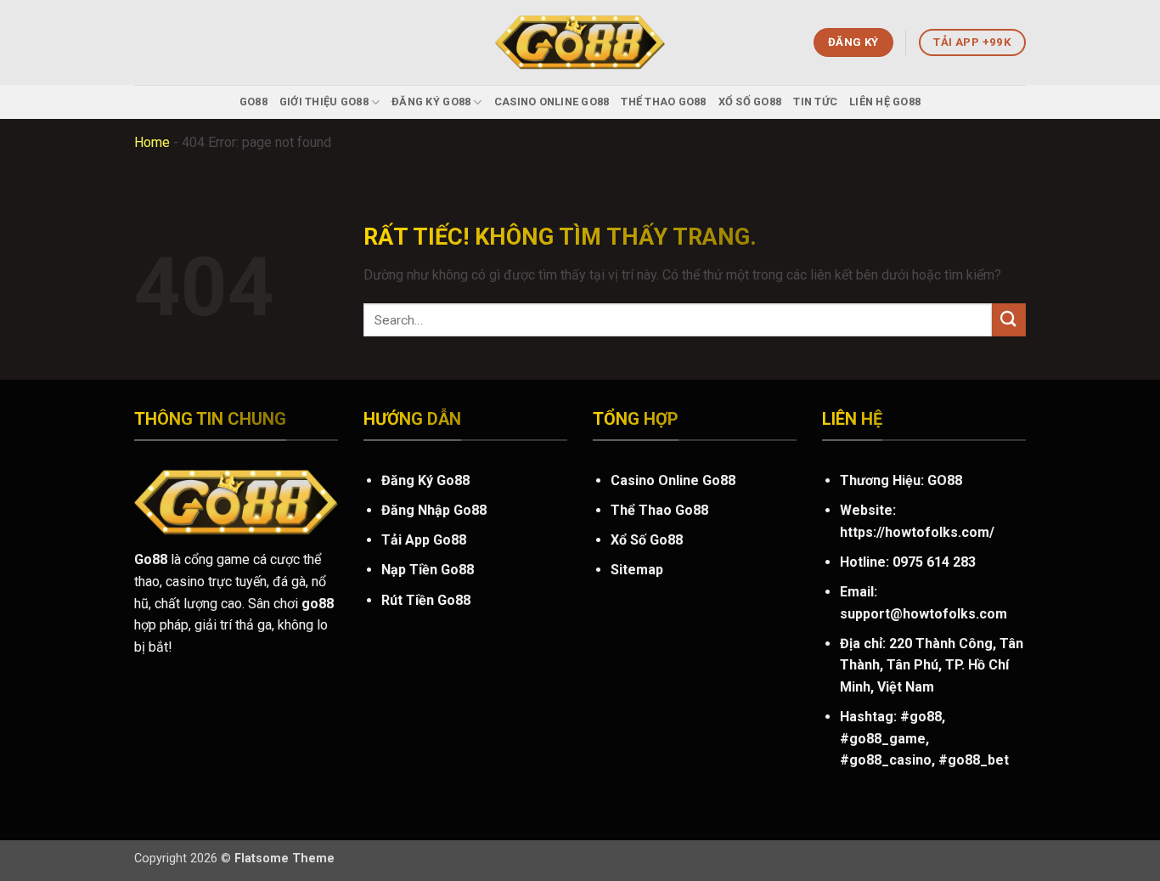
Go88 (253, 101)
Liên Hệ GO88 (885, 101)
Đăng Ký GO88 (430, 101)
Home (152, 142)
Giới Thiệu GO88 (324, 101)
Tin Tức (815, 101)
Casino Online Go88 (552, 101)
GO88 (944, 480)
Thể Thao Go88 (663, 101)
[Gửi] (1009, 319)
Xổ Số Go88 (750, 101)
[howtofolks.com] (580, 43)
